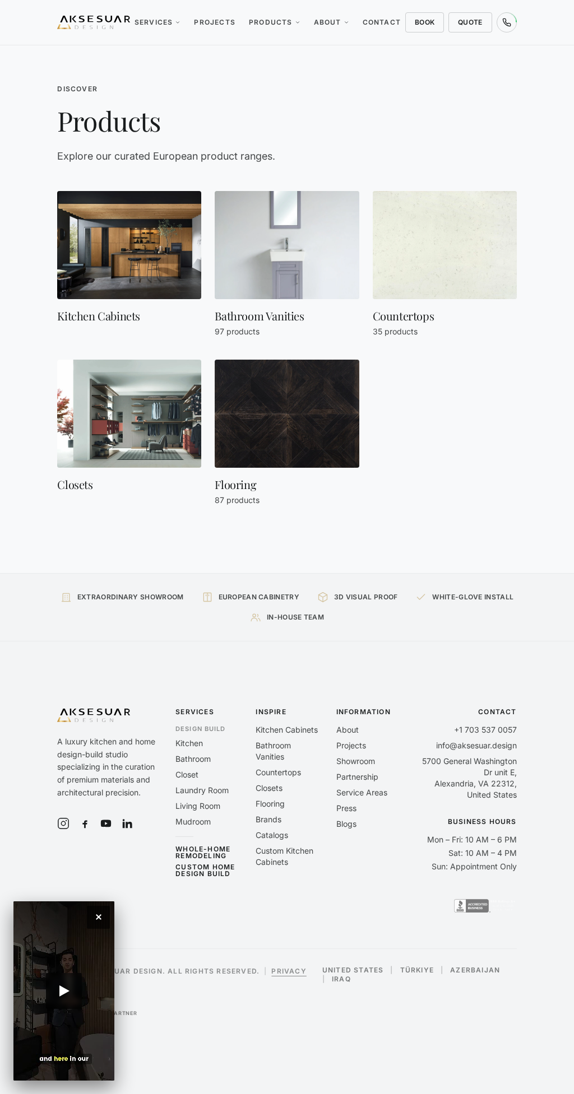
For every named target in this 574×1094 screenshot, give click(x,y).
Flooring (270, 803)
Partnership (357, 776)
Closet (186, 774)
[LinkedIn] (127, 823)
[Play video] (64, 991)
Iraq (341, 979)
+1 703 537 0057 (485, 729)
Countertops (278, 772)
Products (271, 22)
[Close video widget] (98, 917)
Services (154, 22)
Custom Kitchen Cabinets (284, 856)
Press (346, 808)
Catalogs (272, 835)
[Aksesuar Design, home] (93, 22)
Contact (382, 22)
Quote (470, 22)
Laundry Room (202, 790)
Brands (268, 819)
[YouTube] (106, 823)
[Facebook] (84, 823)
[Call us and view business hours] (507, 22)
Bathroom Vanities (273, 751)
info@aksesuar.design (476, 745)
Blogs (346, 823)
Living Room (197, 806)
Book (424, 22)
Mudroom (193, 821)
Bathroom (193, 759)
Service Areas (361, 792)
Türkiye (417, 970)
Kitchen (189, 743)
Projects (214, 22)
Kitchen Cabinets (287, 729)
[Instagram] (63, 823)
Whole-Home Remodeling (202, 852)
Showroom (355, 761)
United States (353, 970)
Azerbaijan (475, 970)
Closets (269, 788)
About (327, 22)
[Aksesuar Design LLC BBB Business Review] (485, 906)
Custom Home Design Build (205, 870)
